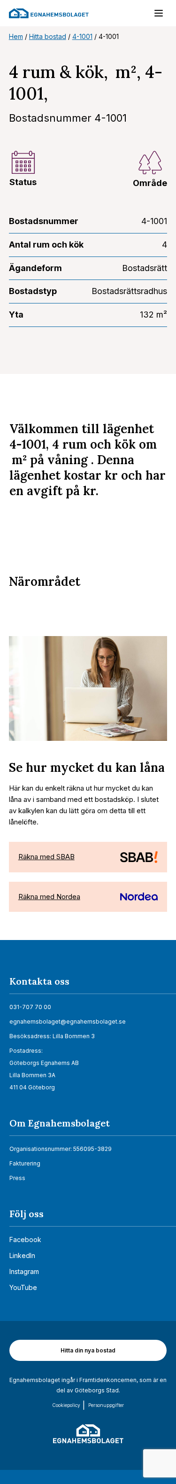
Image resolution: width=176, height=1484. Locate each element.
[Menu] (154, 15)
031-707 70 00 (30, 1006)
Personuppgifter (106, 1405)
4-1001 (82, 36)
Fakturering (24, 1163)
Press (17, 1177)
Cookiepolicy (66, 1405)
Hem (16, 36)
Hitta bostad (47, 36)
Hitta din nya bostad (88, 1350)
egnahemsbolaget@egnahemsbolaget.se (67, 1021)
